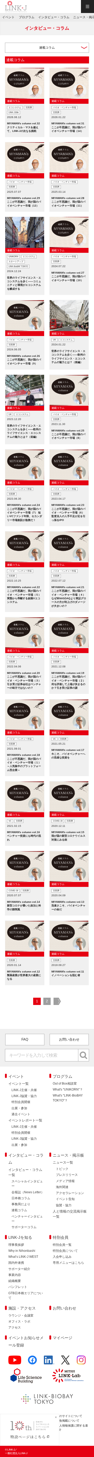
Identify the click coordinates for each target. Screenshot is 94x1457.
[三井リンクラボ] (68, 1376)
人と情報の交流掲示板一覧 (70, 1214)
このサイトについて (69, 1415)
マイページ (62, 1338)
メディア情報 (65, 1181)
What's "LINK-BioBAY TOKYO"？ (68, 1098)
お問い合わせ (69, 1039)
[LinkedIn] (49, 1362)
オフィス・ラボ (19, 1321)
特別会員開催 (20, 1102)
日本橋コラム (20, 1198)
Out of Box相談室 (65, 1083)
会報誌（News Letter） (27, 1192)
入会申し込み (62, 1257)
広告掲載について (67, 1420)
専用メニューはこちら (68, 1263)
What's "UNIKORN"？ (68, 1089)
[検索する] (83, 1055)
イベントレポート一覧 (25, 1120)
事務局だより (20, 1204)
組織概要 (14, 1281)
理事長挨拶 (16, 1245)
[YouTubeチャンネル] (14, 1362)
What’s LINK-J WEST (23, 1257)
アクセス (14, 1327)
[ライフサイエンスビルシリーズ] (26, 1375)
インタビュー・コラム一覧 (25, 1172)
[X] (65, 1362)
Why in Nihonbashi (21, 1251)
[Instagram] (81, 1362)
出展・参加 (19, 1108)
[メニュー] (87, 6)
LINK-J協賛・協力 (24, 1096)
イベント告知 (65, 1199)
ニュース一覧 (63, 1162)
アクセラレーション (70, 1193)
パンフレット (17, 1287)
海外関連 (62, 1187)
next (57, 1001)
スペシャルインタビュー (27, 1183)
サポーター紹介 (19, 1269)
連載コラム (19, 1210)
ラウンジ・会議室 (20, 1315)
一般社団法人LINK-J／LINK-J (16, 6)
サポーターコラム (24, 1227)
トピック (62, 1169)
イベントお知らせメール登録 (26, 1341)
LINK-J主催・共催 (24, 1090)
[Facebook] (32, 1362)
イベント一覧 (18, 1084)
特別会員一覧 (62, 1245)
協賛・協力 (64, 1205)
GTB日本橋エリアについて (25, 1295)
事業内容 (14, 1275)
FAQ (24, 1039)
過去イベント (20, 1114)
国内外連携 (16, 1263)
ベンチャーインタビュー (27, 1219)
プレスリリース (67, 1175)
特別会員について (65, 1251)
